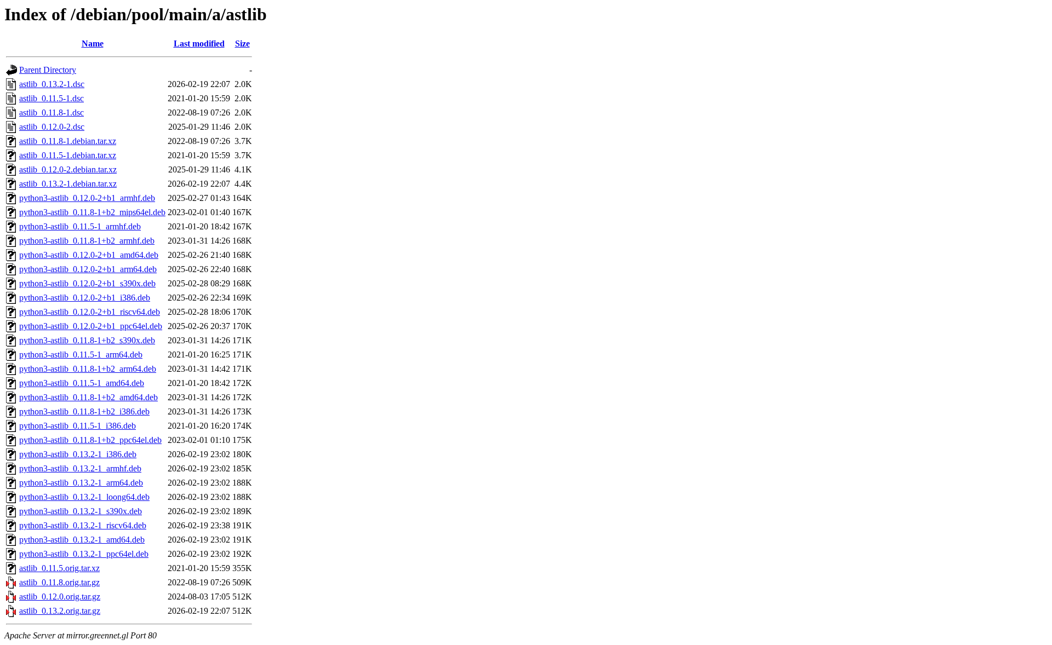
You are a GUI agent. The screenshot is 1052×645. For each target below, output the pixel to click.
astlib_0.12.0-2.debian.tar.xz (68, 169)
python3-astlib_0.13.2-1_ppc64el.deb (83, 553)
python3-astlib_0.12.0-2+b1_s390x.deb (87, 283)
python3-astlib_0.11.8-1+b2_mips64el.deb (92, 212)
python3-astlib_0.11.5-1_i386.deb (77, 425)
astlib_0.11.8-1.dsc (51, 112)
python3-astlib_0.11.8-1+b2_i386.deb (84, 411)
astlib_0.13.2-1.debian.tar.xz (68, 183)
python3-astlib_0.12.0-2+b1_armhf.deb (87, 198)
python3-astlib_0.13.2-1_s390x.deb (80, 511)
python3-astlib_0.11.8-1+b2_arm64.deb (87, 368)
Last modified (199, 43)
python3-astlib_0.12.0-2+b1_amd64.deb (88, 255)
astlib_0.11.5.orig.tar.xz (59, 568)
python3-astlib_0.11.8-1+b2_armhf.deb (87, 240)
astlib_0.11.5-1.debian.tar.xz (67, 155)
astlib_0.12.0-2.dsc (51, 126)
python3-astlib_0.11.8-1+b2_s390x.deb (87, 340)
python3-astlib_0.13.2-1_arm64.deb (81, 482)
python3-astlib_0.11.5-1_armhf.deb (80, 226)
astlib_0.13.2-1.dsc (51, 84)
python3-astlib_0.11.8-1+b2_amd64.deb (88, 397)
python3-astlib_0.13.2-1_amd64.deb (82, 539)
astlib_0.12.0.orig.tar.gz (59, 596)
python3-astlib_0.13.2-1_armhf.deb (80, 468)
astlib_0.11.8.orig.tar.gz (59, 582)
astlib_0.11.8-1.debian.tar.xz (67, 141)
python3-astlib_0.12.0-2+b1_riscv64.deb (89, 311)
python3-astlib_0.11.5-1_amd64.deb (81, 383)
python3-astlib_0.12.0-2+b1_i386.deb (84, 297)
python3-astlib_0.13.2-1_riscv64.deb (82, 525)
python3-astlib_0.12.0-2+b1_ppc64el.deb (90, 326)
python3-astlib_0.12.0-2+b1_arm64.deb (88, 269)
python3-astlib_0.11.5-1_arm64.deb (80, 354)
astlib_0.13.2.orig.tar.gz (59, 610)
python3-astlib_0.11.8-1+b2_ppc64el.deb (90, 440)
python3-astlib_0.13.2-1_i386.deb (77, 454)
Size (242, 43)
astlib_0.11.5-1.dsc (51, 98)
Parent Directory (47, 69)
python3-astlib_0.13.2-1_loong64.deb (84, 497)
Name (93, 43)
